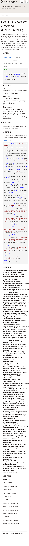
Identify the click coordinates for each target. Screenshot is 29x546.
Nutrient (13, 533)
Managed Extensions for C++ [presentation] (12, 63)
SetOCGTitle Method (9, 500)
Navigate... (4, 15)
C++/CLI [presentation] (5, 66)
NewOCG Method (8, 517)
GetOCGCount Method (9, 493)
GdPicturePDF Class (20, 6)
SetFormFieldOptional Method (11, 523)
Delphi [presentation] (18, 57)
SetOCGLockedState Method (11, 507)
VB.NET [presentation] (5, 140)
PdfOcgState (22, 76)
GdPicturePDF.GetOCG (11, 94)
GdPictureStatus (11, 79)
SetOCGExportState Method (11, 503)
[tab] (7, 57)
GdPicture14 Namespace (7, 6)
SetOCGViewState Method (10, 513)
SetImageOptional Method (10, 520)
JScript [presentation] (15, 60)
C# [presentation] (13, 57)
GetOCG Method (7, 490)
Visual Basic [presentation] (7, 57)
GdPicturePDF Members (10, 486)
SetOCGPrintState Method (10, 510)
